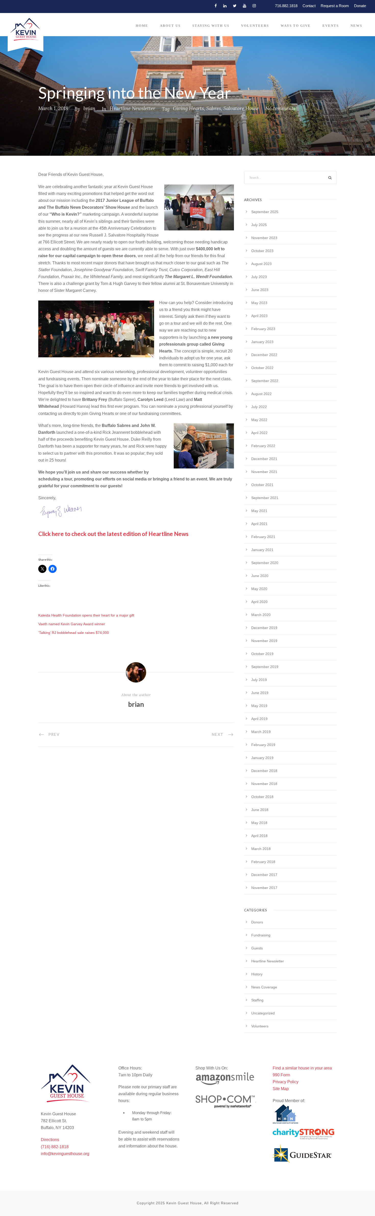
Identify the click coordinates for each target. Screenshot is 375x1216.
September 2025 (264, 212)
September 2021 (264, 498)
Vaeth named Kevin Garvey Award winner (71, 624)
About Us (170, 26)
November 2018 (264, 784)
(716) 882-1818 (55, 1147)
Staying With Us (210, 26)
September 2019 (264, 667)
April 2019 (259, 719)
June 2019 (259, 693)
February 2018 (263, 862)
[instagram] (254, 6)
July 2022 (259, 407)
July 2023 (259, 277)
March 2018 (261, 849)
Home (142, 26)
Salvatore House (241, 108)
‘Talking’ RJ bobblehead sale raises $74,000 (73, 633)
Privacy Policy (285, 1082)
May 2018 (259, 823)
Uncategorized (263, 1013)
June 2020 (259, 576)
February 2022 (263, 446)
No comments (280, 108)
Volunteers (255, 26)
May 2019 (259, 706)
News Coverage (264, 987)
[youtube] (244, 6)
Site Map (281, 1089)
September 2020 (264, 563)
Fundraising (260, 935)
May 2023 (259, 303)
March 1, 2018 (53, 108)
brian (89, 108)
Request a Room (335, 6)
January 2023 (262, 342)
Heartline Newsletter (132, 108)
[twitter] (234, 6)
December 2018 (264, 771)
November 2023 (264, 238)
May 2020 (259, 589)
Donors (257, 922)
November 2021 (264, 472)
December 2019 (264, 628)
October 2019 (262, 654)
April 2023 (259, 316)
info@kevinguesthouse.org (65, 1154)
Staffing (257, 1000)
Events (330, 26)
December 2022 (264, 355)
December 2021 (264, 459)
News (356, 26)
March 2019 (261, 732)
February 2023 (263, 329)
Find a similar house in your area (302, 1068)
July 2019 (259, 680)
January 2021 (262, 550)
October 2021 (262, 485)
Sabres (213, 108)
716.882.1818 (286, 6)
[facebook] (216, 6)
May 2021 (259, 511)
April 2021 (259, 524)
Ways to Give (296, 26)
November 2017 (264, 888)
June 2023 (259, 290)
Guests (257, 948)
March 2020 (261, 615)
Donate (360, 6)
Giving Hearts (188, 108)
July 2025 (259, 225)
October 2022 (262, 368)
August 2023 (261, 264)
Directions (50, 1139)
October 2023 (262, 251)
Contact (309, 6)
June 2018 (259, 810)
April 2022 (259, 433)
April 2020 (259, 602)
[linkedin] (225, 6)
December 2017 (264, 875)
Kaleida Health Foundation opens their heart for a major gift (86, 615)
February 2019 (263, 745)
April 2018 (259, 836)
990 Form (281, 1075)
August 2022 (261, 394)
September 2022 (264, 381)
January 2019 (262, 758)
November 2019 (264, 641)
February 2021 (263, 537)
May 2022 (259, 420)
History (256, 974)
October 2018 (262, 797)
